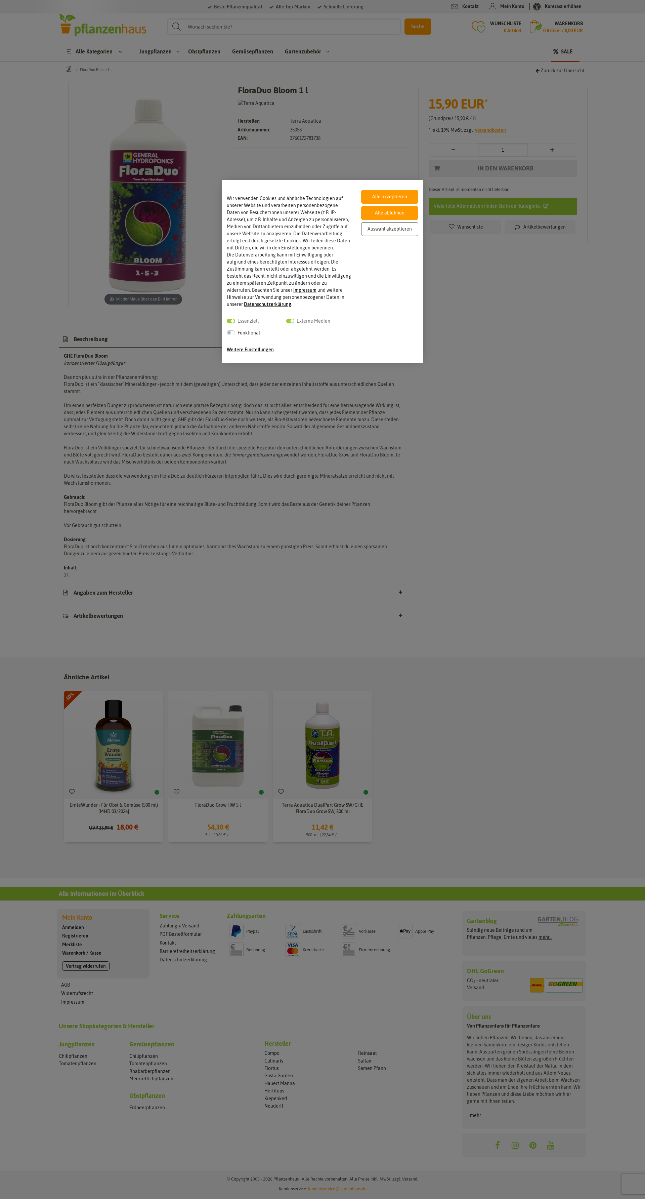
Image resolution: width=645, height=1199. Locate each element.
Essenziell (248, 321)
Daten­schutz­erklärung (267, 304)
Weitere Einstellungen (250, 349)
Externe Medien (313, 321)
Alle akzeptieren (389, 196)
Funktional (249, 332)
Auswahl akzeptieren (390, 229)
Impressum (304, 290)
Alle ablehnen (389, 212)
